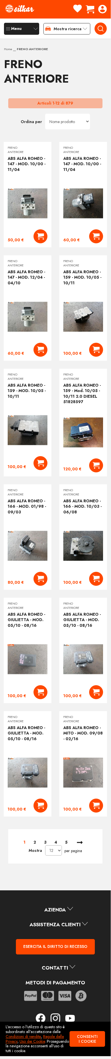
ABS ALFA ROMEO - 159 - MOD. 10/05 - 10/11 (82, 277)
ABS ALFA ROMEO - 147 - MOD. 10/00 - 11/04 (26, 164)
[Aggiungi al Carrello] (40, 236)
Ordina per (31, 122)
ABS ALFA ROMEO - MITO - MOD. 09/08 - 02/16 (83, 733)
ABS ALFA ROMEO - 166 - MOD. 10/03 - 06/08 (82, 506)
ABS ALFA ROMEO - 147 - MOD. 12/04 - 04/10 (26, 277)
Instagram (57, 1018)
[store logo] (19, 8)
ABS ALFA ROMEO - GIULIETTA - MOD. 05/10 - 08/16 (26, 619)
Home (8, 49)
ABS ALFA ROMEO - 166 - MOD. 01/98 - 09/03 (27, 506)
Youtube (70, 1018)
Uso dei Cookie (32, 1041)
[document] (55, 1039)
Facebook (42, 1018)
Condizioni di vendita (23, 1036)
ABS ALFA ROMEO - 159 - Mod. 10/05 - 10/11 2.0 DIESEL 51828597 (82, 393)
